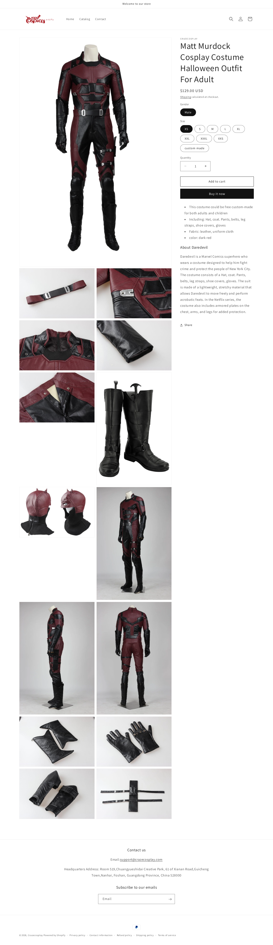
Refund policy (124, 935)
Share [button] (188, 325)
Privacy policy (77, 935)
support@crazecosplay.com (141, 859)
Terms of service (167, 935)
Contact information (101, 935)
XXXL (204, 138)
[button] (231, 19)
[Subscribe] (170, 899)
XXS (220, 138)
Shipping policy (145, 935)
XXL (187, 138)
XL (238, 129)
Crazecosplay (35, 935)
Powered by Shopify (54, 935)
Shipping (185, 96)
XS (186, 129)
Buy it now (217, 194)
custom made (195, 148)
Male (188, 112)
